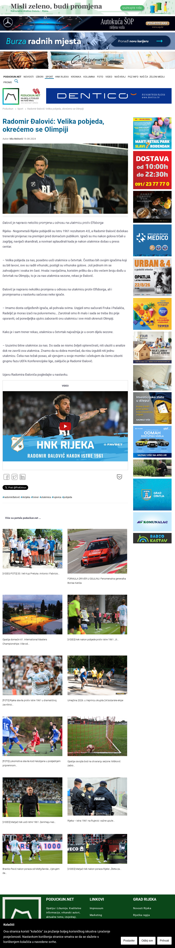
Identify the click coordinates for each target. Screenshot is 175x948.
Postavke (129, 940)
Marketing (96, 915)
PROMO (7, 82)
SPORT (49, 76)
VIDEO (108, 76)
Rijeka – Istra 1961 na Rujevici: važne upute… (91, 820)
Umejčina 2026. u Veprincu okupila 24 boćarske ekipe (95, 700)
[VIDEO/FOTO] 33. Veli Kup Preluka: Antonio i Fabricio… (31, 573)
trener (35, 497)
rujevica (57, 497)
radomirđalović (12, 497)
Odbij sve (147, 940)
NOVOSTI (29, 76)
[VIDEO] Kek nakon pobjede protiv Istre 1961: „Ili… (93, 639)
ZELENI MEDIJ (157, 76)
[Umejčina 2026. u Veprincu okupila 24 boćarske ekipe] (97, 675)
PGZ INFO (133, 76)
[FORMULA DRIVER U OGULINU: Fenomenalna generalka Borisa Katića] (97, 551)
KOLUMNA (89, 76)
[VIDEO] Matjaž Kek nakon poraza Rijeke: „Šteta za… (94, 869)
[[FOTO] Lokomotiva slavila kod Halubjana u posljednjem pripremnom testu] (32, 736)
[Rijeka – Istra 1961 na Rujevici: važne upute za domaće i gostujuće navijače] (97, 796)
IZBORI (39, 76)
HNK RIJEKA (62, 76)
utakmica (46, 497)
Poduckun (8, 108)
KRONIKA (76, 76)
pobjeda (68, 497)
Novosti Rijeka (142, 908)
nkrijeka (26, 497)
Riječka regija (141, 915)
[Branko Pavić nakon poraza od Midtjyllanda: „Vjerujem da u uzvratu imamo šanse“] (32, 849)
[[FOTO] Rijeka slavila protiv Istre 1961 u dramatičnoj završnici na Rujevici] (32, 675)
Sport (20, 108)
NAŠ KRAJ (120, 76)
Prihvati (164, 940)
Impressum (96, 908)
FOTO (100, 76)
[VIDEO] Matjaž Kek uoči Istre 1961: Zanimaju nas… (29, 822)
